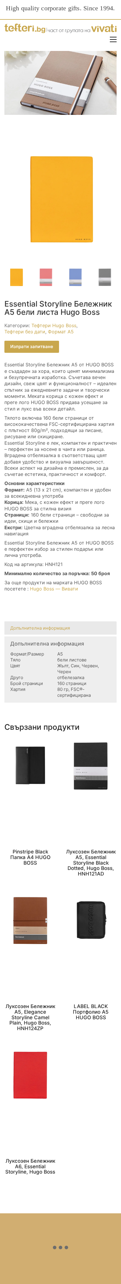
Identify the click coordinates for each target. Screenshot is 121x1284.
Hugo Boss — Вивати (54, 589)
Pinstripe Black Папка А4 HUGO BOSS (30, 857)
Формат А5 (61, 332)
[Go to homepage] (60, 29)
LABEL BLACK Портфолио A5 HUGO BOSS (91, 1012)
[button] (113, 39)
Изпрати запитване (31, 346)
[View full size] (12, 150)
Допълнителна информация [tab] (40, 628)
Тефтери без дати (24, 332)
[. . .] (60, 1248)
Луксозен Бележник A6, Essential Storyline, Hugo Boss (30, 1166)
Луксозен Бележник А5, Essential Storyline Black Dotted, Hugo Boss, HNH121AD (91, 862)
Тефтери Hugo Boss (53, 325)
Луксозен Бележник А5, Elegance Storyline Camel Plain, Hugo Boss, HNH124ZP (30, 1017)
